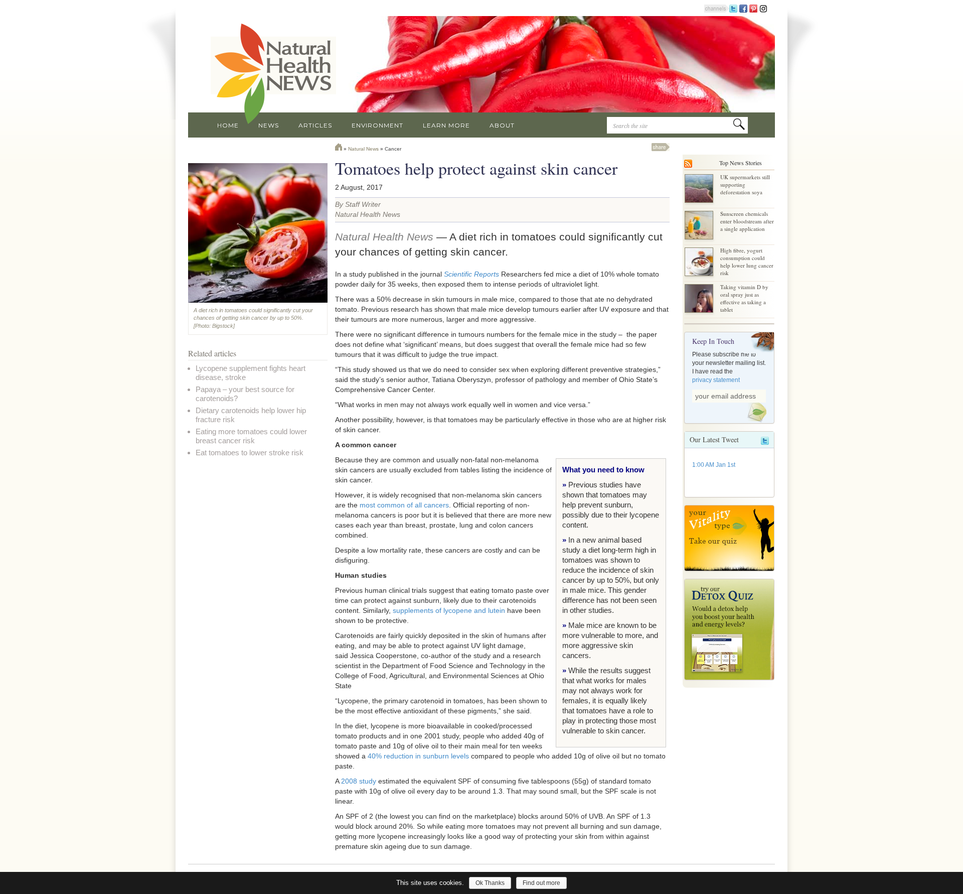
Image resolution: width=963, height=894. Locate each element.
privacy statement (716, 380)
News (268, 125)
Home (228, 125)
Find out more (541, 882)
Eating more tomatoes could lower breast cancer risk (251, 436)
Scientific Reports (471, 274)
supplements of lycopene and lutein (449, 610)
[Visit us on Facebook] (743, 8)
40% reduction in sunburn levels (418, 756)
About (502, 125)
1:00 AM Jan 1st (713, 464)
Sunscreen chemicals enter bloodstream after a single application (747, 221)
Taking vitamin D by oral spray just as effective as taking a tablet (744, 298)
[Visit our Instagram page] (763, 8)
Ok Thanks (490, 882)
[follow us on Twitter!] (733, 8)
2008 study (358, 781)
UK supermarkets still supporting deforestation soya (745, 184)
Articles (315, 125)
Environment (377, 125)
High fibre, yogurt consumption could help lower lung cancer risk (746, 261)
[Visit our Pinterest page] (753, 8)
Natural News (363, 149)
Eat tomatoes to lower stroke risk (249, 452)
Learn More (446, 125)
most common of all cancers (404, 505)
